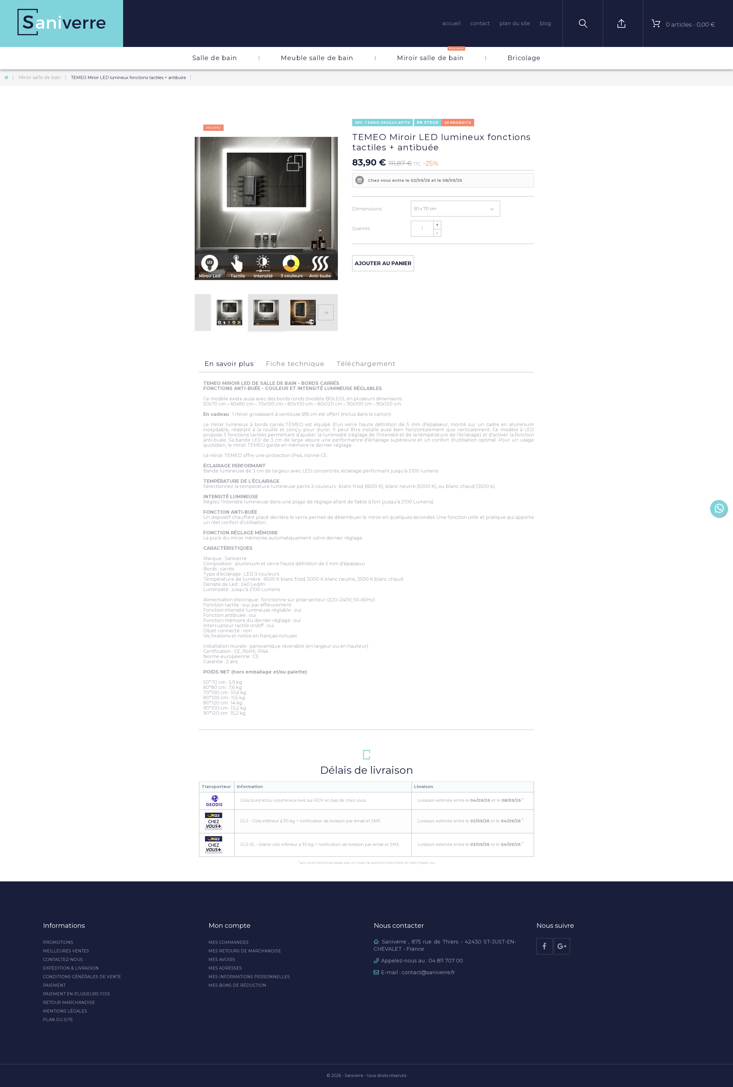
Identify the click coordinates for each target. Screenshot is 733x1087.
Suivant (326, 312)
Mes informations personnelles (249, 976)
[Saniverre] (61, 23)
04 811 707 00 (446, 961)
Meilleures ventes (66, 951)
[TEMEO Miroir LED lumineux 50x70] (229, 312)
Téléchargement (366, 364)
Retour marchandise (69, 1002)
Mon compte (229, 925)
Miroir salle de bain (430, 54)
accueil (451, 23)
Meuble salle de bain (317, 58)
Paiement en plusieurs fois (76, 994)
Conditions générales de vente (82, 976)
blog (545, 23)
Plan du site (58, 1019)
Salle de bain (214, 58)
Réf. (359, 123)
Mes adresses (225, 968)
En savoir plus (229, 364)
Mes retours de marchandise (244, 951)
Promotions (58, 942)
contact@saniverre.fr (428, 972)
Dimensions (367, 208)
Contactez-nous (63, 959)
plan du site (515, 23)
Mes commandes (228, 942)
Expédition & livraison (71, 968)
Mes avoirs (221, 959)
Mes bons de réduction (237, 985)
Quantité (361, 228)
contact (480, 23)
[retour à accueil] (6, 77)
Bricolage (524, 58)
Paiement (54, 985)
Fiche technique (295, 364)
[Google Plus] (562, 946)
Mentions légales (65, 1011)
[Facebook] (544, 946)
